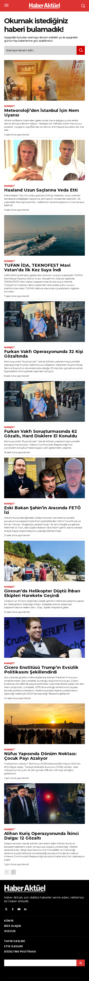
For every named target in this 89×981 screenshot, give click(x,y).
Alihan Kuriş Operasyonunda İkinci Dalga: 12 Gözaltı (41, 836)
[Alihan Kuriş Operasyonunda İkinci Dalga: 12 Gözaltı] (44, 803)
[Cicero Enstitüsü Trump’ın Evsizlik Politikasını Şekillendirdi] (44, 637)
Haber (8, 897)
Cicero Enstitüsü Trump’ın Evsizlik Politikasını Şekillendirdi (41, 669)
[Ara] (81, 50)
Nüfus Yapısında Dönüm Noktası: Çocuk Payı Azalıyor (40, 756)
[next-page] (13, 872)
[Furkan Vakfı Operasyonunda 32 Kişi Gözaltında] (44, 321)
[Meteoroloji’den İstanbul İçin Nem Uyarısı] (44, 80)
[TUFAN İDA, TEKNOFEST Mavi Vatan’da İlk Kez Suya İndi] (44, 235)
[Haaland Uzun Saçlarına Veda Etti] (44, 160)
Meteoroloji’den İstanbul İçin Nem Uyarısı (41, 113)
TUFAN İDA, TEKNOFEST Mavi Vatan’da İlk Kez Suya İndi (37, 267)
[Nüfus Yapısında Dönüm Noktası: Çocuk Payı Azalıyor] (44, 723)
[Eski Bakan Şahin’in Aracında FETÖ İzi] (44, 478)
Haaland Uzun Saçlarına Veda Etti (41, 190)
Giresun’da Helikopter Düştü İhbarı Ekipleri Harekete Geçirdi (42, 593)
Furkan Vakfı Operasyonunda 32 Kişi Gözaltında (43, 354)
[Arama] (80, 963)
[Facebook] (13, 909)
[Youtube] (19, 909)
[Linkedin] (25, 909)
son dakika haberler (38, 897)
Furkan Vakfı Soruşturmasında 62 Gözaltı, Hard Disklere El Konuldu (40, 433)
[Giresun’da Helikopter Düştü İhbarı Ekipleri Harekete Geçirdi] (44, 561)
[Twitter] (6, 909)
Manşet (9, 106)
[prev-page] (6, 872)
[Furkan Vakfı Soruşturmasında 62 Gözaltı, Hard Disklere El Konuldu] (44, 401)
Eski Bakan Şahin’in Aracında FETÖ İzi (42, 510)
